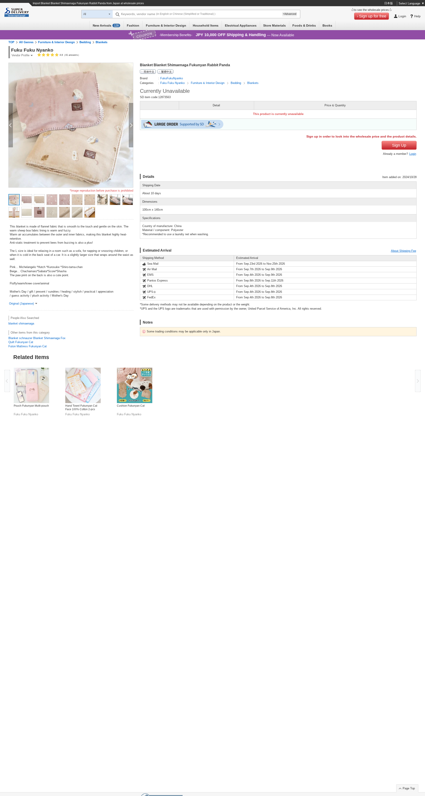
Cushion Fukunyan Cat (131, 405)
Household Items (205, 25)
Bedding (85, 42)
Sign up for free (372, 16)
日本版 (388, 3)
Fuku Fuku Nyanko (172, 83)
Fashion (133, 25)
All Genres (26, 42)
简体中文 (149, 71)
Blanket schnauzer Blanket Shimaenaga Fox (37, 338)
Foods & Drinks (304, 25)
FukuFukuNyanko (171, 78)
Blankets (101, 42)
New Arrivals (106, 25)
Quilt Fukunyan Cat (20, 342)
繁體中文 (166, 71)
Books (327, 25)
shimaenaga (26, 323)
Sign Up (399, 145)
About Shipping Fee (403, 250)
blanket (13, 323)
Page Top (409, 788)
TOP (11, 42)
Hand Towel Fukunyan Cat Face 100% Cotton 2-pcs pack (81, 407)
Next (418, 381)
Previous (7, 381)
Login (412, 153)
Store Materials (274, 25)
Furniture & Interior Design (166, 25)
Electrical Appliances (241, 25)
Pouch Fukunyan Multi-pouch (31, 405)
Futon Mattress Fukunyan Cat (27, 346)
